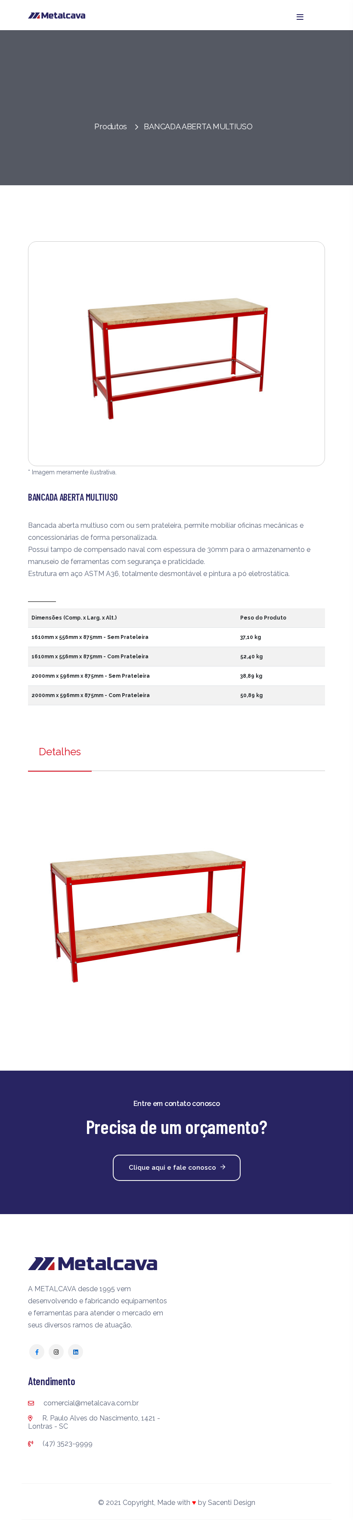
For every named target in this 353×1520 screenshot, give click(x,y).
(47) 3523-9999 (67, 1443)
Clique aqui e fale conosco (172, 1167)
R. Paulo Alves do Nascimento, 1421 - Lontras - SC (94, 1422)
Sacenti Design (231, 1502)
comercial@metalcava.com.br (90, 1403)
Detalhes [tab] (60, 752)
